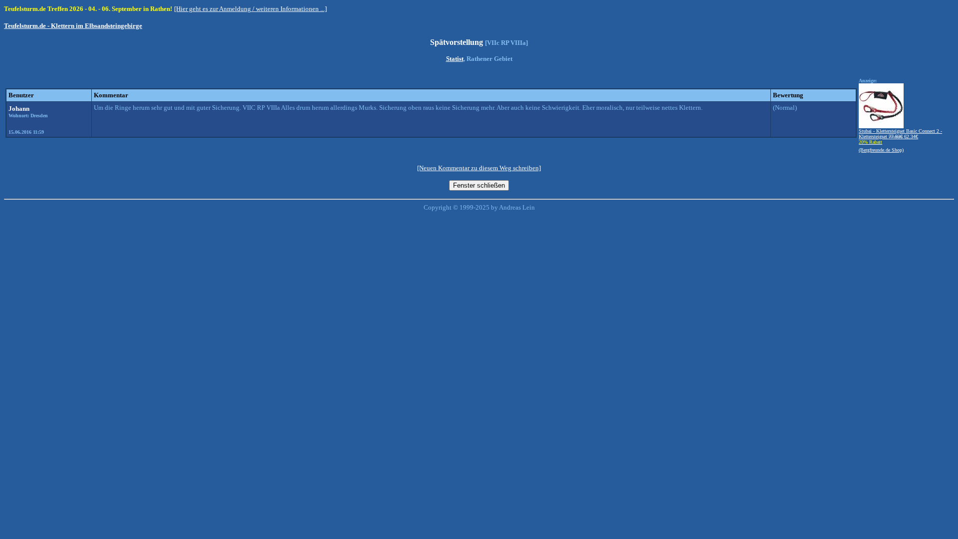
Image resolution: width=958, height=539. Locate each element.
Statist (455, 58)
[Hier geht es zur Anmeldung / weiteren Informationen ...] (250, 8)
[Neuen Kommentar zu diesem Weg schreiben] (479, 168)
